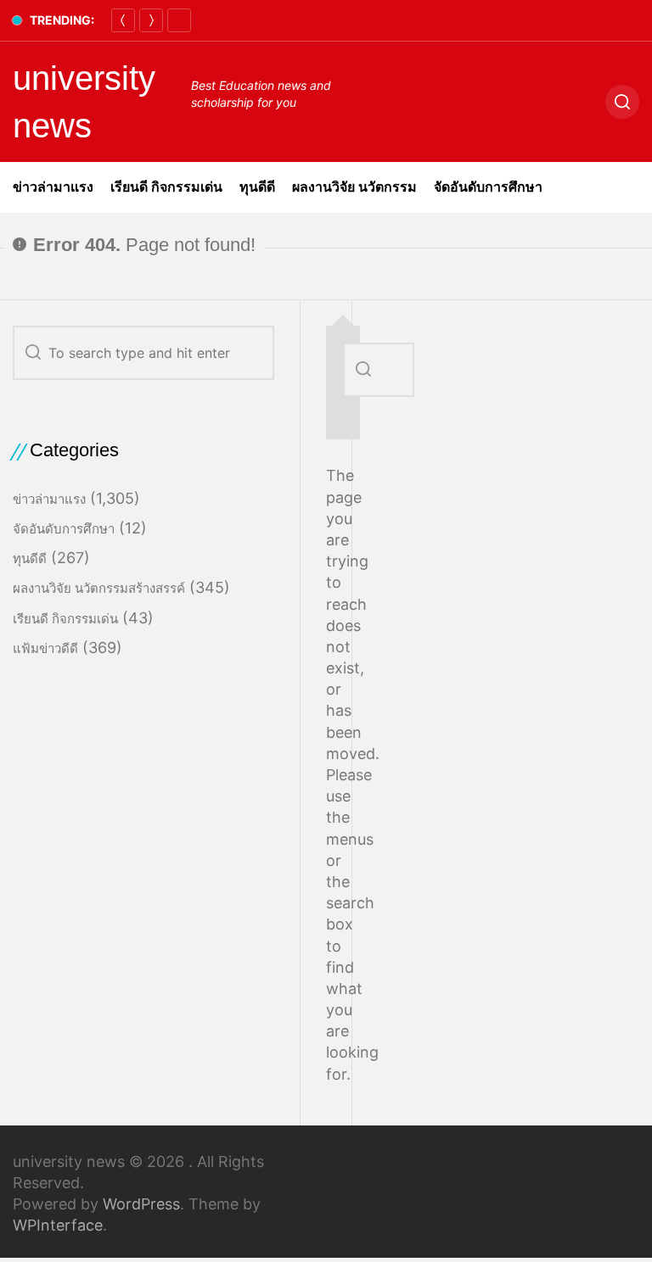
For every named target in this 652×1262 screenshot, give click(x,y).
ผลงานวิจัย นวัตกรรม (354, 187)
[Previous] (123, 20)
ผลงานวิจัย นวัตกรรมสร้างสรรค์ (99, 588)
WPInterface (58, 1225)
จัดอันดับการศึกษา (488, 187)
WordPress (141, 1204)
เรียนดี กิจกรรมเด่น (166, 187)
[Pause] (179, 20)
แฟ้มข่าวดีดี (45, 648)
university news (84, 101)
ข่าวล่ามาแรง (53, 187)
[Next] (151, 20)
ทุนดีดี (257, 187)
